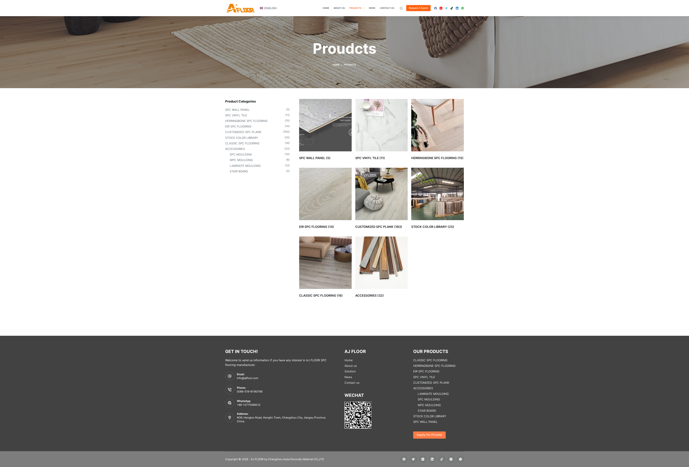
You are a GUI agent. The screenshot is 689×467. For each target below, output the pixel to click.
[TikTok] (451, 8)
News (348, 377)
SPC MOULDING (241, 154)
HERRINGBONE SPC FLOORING (246, 121)
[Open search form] (401, 8)
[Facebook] (435, 8)
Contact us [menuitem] (387, 8)
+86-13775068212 (248, 404)
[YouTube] (441, 8)
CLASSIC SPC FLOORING (242, 143)
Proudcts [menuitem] (355, 8)
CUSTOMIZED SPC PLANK (243, 132)
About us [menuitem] (339, 8)
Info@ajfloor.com (247, 378)
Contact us (351, 382)
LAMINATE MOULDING (245, 166)
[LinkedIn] (457, 8)
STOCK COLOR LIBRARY (241, 138)
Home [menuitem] (326, 8)
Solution (350, 371)
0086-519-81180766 (250, 391)
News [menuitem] (372, 8)
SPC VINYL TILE (236, 115)
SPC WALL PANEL (237, 109)
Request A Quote (418, 7)
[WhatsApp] (462, 8)
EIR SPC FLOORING (238, 126)
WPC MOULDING (241, 160)
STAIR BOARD (239, 171)
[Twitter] (446, 8)
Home (348, 360)
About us (350, 366)
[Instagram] (451, 459)
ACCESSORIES (235, 149)
